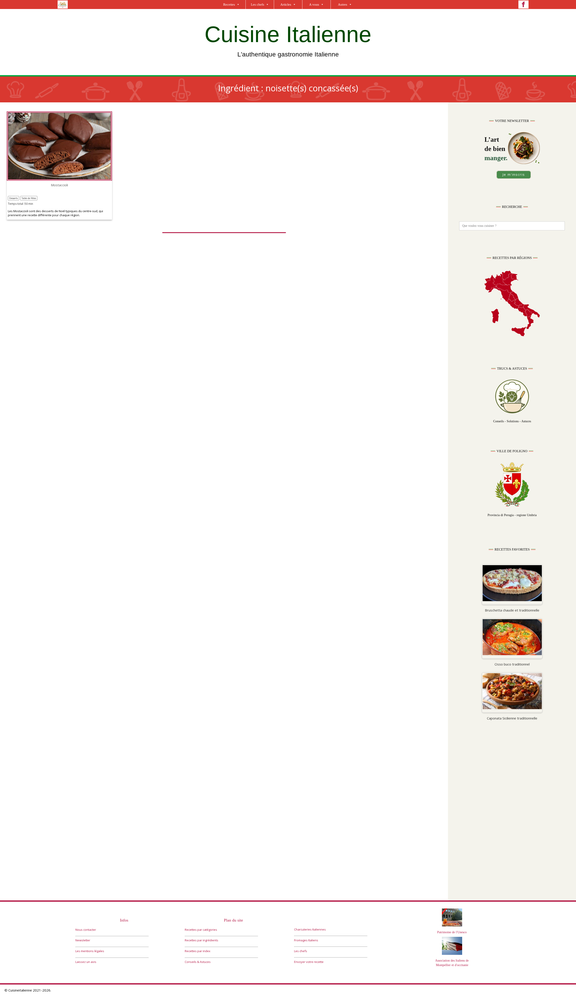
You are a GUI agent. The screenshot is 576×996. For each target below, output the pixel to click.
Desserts (13, 198)
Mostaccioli (59, 185)
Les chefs (257, 4)
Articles (285, 4)
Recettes (229, 4)
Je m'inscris (513, 174)
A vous (314, 4)
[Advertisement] (512, 776)
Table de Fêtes (29, 198)
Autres (342, 4)
